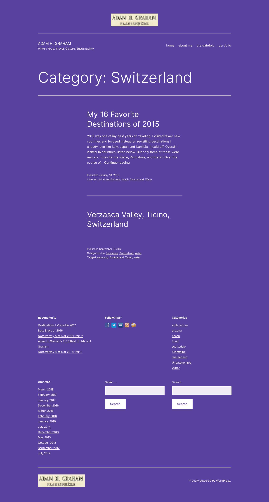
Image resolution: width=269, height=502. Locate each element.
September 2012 (49, 448)
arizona (177, 330)
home (170, 45)
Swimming (112, 253)
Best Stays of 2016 (50, 330)
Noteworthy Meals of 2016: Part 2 (60, 336)
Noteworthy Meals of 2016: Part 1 (60, 351)
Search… (111, 382)
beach (125, 179)
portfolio (225, 45)
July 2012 (44, 453)
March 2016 (46, 410)
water (137, 257)
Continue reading (117, 162)
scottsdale (179, 346)
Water (148, 179)
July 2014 (44, 426)
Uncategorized (181, 362)
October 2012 (47, 442)
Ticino (128, 257)
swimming (103, 257)
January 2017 (47, 400)
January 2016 (47, 421)
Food (175, 341)
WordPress (223, 480)
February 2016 (47, 416)
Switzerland (137, 179)
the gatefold (206, 45)
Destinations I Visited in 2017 (57, 325)
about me (185, 45)
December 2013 (48, 432)
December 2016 (48, 405)
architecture (113, 179)
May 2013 (44, 437)
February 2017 (47, 394)
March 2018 (46, 389)
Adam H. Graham (54, 43)
